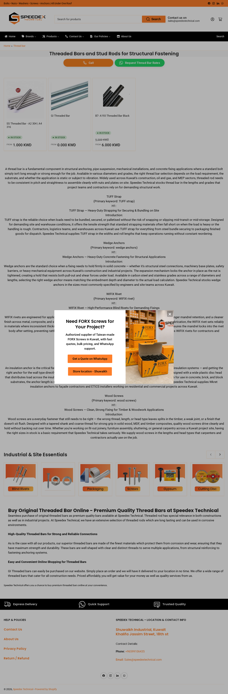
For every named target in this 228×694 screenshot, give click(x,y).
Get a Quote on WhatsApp (89, 358)
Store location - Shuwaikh (90, 371)
